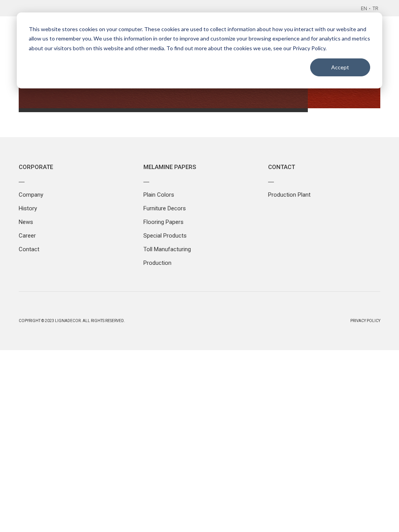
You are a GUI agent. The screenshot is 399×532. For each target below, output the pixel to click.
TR (375, 8)
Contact (29, 249)
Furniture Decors (164, 208)
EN (364, 8)
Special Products (165, 235)
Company (31, 194)
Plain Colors (158, 194)
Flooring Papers (163, 221)
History (28, 208)
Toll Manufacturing (167, 249)
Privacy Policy (365, 321)
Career (27, 235)
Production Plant (289, 194)
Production (157, 262)
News (26, 221)
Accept (340, 67)
